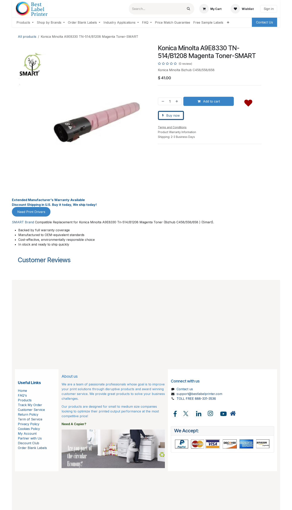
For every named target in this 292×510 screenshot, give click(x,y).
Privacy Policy (28, 424)
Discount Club (28, 443)
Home (22, 391)
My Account (27, 433)
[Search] (188, 9)
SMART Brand (23, 222)
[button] (248, 102)
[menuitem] (25, 22)
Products (25, 400)
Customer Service (31, 410)
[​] (233, 413)
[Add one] (178, 101)
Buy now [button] (172, 115)
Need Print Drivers (31, 212)
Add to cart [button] (211, 101)
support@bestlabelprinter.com (199, 394)
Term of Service (30, 419)
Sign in (269, 9)
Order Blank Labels (32, 448)
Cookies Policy (29, 429)
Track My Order (30, 405)
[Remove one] (162, 101)
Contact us (185, 389)
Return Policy (28, 414)
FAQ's (22, 395)
